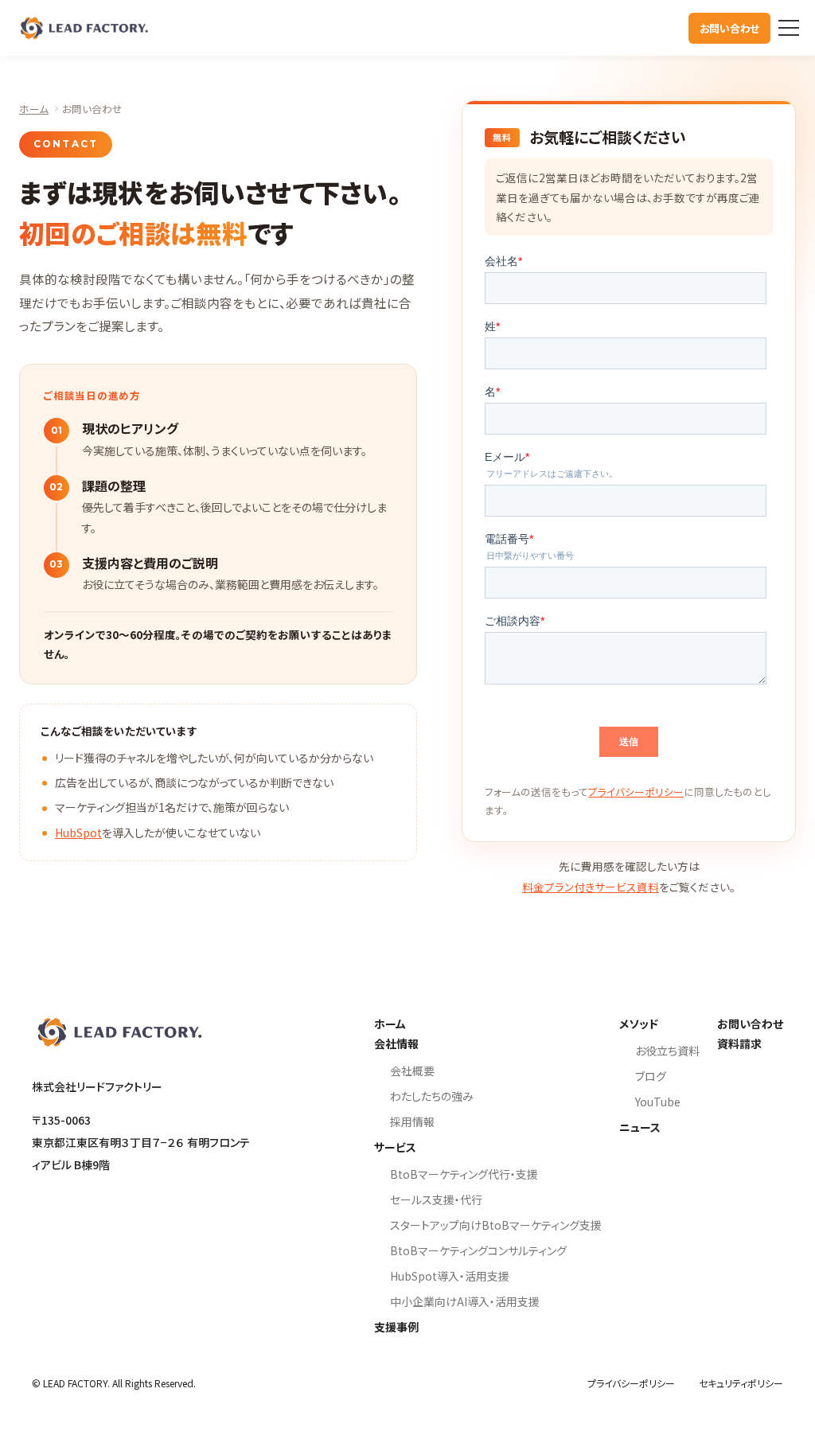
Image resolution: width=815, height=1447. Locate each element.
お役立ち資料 (667, 1051)
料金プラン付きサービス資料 (590, 887)
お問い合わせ (729, 28)
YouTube (657, 1102)
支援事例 (396, 1327)
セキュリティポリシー (741, 1383)
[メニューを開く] (788, 28)
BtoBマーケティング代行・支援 (464, 1174)
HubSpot (78, 833)
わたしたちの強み (432, 1096)
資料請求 (739, 1043)
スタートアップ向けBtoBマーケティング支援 (496, 1225)
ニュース (640, 1127)
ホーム (34, 108)
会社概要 (412, 1070)
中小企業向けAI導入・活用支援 (465, 1301)
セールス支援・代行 (436, 1199)
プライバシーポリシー (636, 791)
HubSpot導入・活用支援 (449, 1276)
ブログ (650, 1076)
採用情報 (412, 1121)
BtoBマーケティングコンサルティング (478, 1250)
